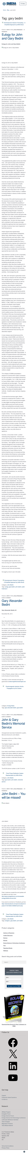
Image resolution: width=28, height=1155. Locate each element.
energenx (7, 921)
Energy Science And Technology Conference (14, 1118)
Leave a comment (6, 597)
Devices (5, 938)
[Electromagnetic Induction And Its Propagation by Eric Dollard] (14, 694)
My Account (4, 1152)
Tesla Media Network (7, 1125)
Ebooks (5, 940)
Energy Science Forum (8, 1116)
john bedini (18, 587)
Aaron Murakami (18, 29)
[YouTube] (13, 1083)
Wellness (5, 950)
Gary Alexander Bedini (12, 602)
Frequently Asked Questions (9, 1097)
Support (4, 1095)
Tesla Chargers (6, 1121)
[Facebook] (13, 1048)
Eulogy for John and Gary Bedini (12, 36)
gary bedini (12, 587)
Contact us (4, 1099)
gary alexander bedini (10, 708)
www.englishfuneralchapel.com (17, 681)
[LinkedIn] (13, 1071)
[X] (13, 1059)
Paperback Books (7, 948)
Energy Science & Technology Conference (14, 943)
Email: (7, 981)
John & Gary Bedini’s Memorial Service (13, 723)
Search (14, 1152)
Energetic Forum (6, 1114)
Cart (22, 1151)
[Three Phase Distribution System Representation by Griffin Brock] (14, 774)
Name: (7, 977)
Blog (8, 10)
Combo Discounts (8, 935)
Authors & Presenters (8, 933)
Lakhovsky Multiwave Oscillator (10, 1120)
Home (4, 10)
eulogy (6, 587)
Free (4, 945)
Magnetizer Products (7, 1123)
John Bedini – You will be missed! (13, 795)
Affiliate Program (6, 1112)
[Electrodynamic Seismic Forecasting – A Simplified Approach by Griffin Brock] (14, 24)
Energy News (10, 706)
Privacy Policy (5, 1148)
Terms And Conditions (7, 1146)
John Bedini (10, 585)
